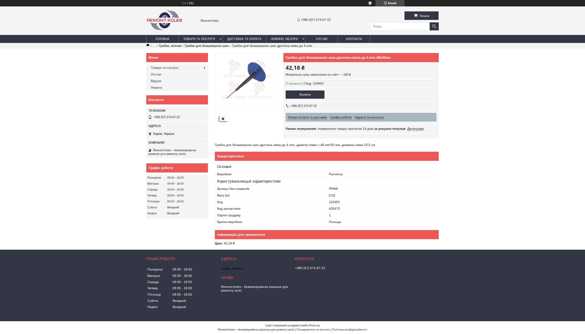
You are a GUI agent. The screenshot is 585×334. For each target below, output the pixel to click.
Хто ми (321, 39)
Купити (305, 94)
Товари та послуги (199, 39)
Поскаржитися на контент (313, 329)
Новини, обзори (284, 39)
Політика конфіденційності (349, 329)
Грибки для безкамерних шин (207, 46)
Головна (162, 39)
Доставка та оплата (244, 39)
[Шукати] (434, 26)
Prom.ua (314, 325)
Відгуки (156, 81)
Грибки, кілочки (170, 46)
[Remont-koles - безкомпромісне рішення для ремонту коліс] (164, 33)
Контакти (354, 39)
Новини (156, 87)
